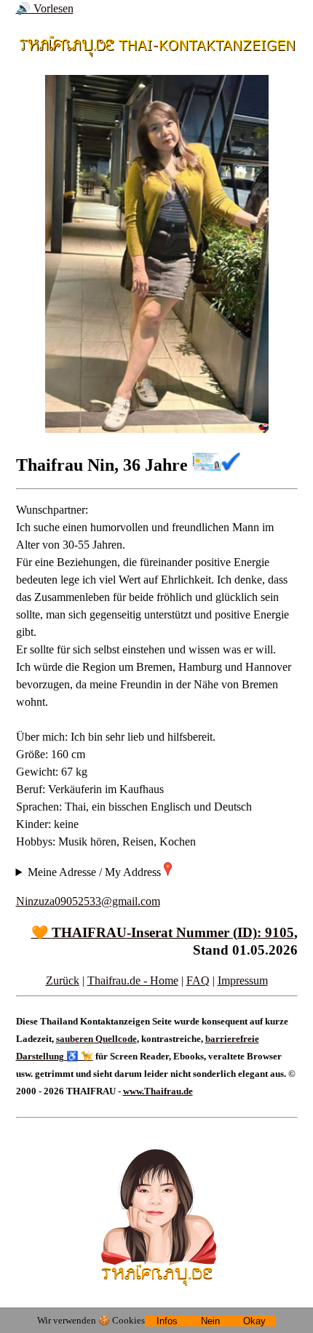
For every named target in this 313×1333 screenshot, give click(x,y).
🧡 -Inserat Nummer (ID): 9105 (162, 932)
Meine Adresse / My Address (96, 872)
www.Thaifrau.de (158, 1091)
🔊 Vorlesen (45, 8)
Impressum (243, 980)
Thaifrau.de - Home (132, 980)
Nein (210, 1321)
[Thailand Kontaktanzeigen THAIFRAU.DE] (157, 51)
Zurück (62, 980)
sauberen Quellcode (96, 1038)
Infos (167, 1321)
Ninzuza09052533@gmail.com (88, 901)
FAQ (198, 980)
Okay (254, 1321)
